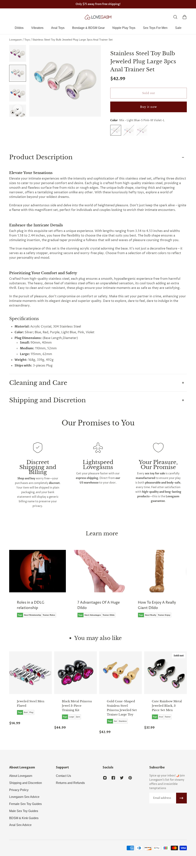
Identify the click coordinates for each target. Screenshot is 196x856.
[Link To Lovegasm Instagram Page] (105, 778)
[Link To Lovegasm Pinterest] (130, 778)
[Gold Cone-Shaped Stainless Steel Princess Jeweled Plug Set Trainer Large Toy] (120, 672)
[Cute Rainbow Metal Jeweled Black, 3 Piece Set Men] (165, 672)
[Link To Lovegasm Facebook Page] (113, 778)
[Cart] (184, 17)
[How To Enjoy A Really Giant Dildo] (158, 586)
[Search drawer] (175, 17)
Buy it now (148, 107)
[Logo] (98, 17)
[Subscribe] (181, 798)
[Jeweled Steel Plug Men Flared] (30, 672)
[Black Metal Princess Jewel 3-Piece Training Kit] (75, 672)
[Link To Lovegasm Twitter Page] (122, 778)
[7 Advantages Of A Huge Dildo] (98, 586)
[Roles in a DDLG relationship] (37, 586)
